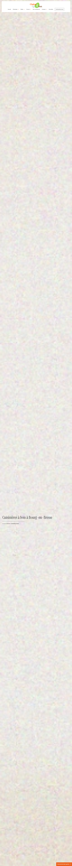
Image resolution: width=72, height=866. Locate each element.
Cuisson (28, 9)
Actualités (51, 9)
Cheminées (15, 9)
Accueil (9, 9)
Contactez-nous (59, 9)
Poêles (22, 9)
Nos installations (36, 9)
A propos (44, 9)
